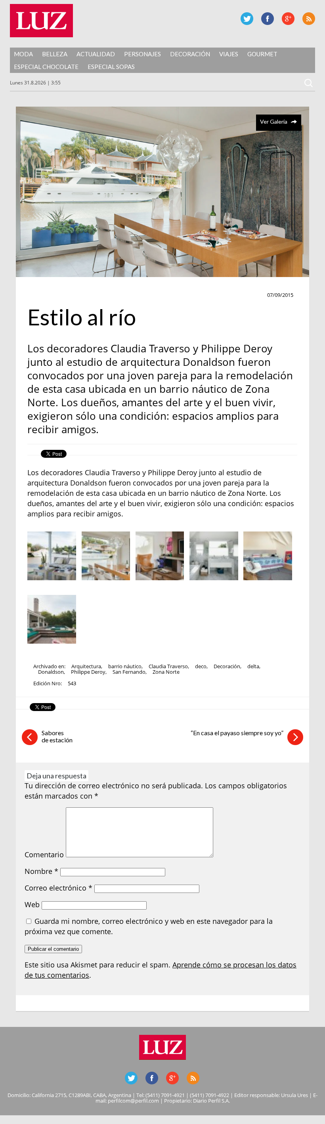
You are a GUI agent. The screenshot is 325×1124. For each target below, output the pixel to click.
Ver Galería (273, 121)
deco (200, 666)
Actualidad (95, 53)
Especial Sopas (111, 66)
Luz (41, 20)
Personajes (142, 53)
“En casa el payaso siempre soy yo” (237, 732)
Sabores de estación (57, 736)
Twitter (247, 18)
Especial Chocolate (46, 66)
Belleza (54, 53)
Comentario (44, 854)
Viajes (228, 53)
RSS (308, 18)
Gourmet (262, 53)
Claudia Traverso (168, 666)
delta (253, 666)
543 (72, 683)
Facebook (267, 18)
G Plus (288, 18)
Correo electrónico (58, 888)
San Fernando (129, 671)
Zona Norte (166, 671)
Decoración (190, 53)
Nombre (41, 871)
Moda (23, 53)
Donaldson (51, 671)
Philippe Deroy (88, 671)
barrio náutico (124, 666)
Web (32, 904)
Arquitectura (86, 666)
